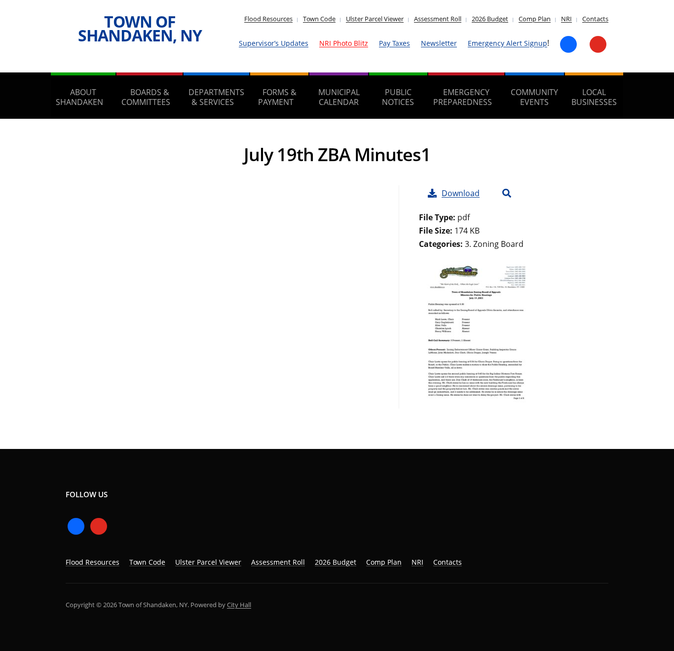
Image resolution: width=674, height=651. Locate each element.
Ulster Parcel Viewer (375, 18)
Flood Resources (268, 18)
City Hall (239, 604)
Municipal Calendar (339, 97)
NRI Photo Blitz (343, 43)
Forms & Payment (277, 97)
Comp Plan (535, 18)
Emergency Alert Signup (507, 43)
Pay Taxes (394, 43)
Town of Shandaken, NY (140, 28)
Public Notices (398, 97)
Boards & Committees (145, 97)
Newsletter (439, 43)
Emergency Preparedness (462, 97)
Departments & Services (216, 97)
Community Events (534, 97)
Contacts (595, 18)
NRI (566, 18)
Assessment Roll (437, 18)
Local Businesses (594, 97)
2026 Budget (490, 18)
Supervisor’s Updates (273, 43)
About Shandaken (79, 97)
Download (461, 193)
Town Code (319, 18)
